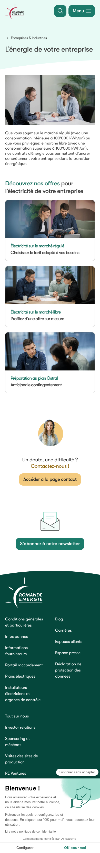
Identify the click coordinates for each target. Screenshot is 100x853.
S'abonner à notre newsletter (50, 543)
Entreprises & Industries (29, 38)
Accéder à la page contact (50, 479)
